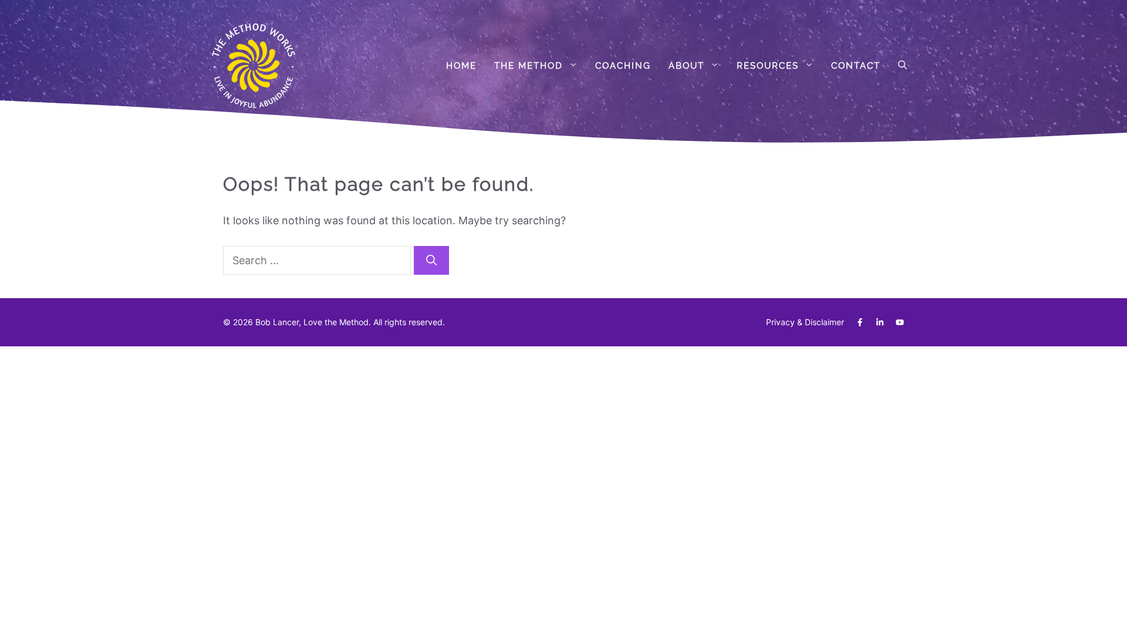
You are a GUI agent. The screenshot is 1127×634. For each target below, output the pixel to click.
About (686, 65)
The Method (528, 65)
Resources (768, 65)
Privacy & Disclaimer (805, 322)
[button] (902, 66)
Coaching (623, 65)
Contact (855, 65)
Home (461, 65)
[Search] (431, 260)
